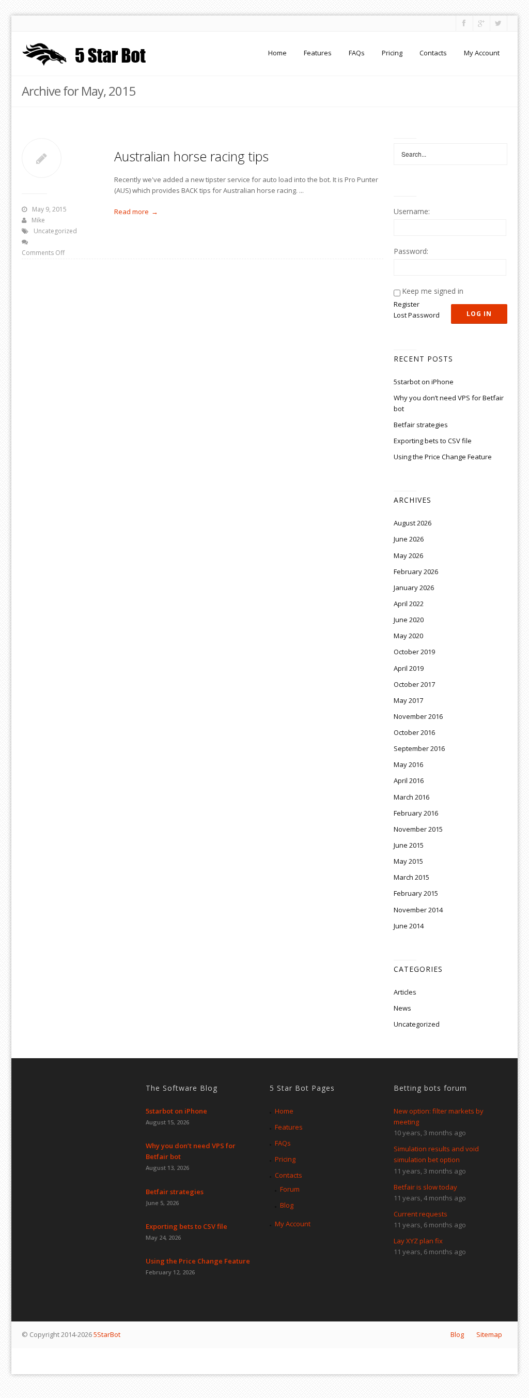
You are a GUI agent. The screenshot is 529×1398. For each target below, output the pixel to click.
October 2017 (414, 684)
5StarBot (107, 1334)
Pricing (392, 52)
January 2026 (414, 587)
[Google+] (481, 23)
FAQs (357, 52)
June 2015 (409, 845)
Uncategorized (55, 231)
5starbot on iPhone (424, 381)
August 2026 (412, 523)
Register (406, 304)
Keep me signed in (432, 291)
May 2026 (408, 555)
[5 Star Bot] (85, 52)
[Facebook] (464, 23)
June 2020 (409, 619)
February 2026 (416, 571)
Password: (411, 251)
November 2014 (418, 909)
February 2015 (416, 893)
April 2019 (409, 668)
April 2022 (409, 603)
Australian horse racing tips (191, 156)
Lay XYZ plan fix (418, 1240)
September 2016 (419, 748)
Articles (405, 992)
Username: (412, 211)
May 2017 (408, 700)
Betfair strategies (421, 424)
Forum (290, 1189)
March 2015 (411, 877)
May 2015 (408, 861)
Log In (479, 313)
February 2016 (416, 813)
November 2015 (418, 829)
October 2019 (414, 651)
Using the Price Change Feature (443, 456)
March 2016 (411, 797)
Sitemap (489, 1334)
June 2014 (409, 925)
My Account (482, 52)
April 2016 (409, 780)
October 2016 (414, 732)
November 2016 (418, 716)
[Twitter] (498, 23)
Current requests (420, 1214)
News (402, 1008)
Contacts (433, 52)
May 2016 (408, 764)
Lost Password (417, 315)
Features (318, 52)
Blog (286, 1205)
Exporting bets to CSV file (433, 440)
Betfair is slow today (425, 1187)
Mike (38, 220)
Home (277, 52)
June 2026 (409, 539)
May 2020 (408, 635)
